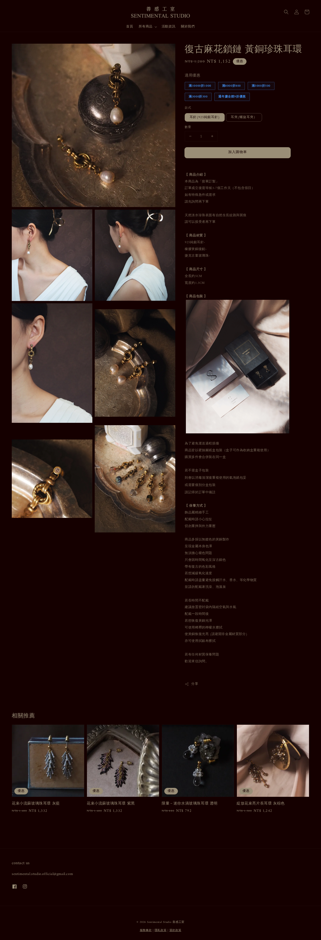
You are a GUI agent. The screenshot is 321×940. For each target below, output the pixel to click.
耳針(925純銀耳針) (205, 117)
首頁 (129, 27)
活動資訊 (168, 27)
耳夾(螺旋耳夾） (244, 117)
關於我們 (188, 27)
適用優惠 (192, 75)
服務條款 (146, 930)
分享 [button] (194, 684)
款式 (188, 108)
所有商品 (145, 27)
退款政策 (175, 930)
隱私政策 (161, 930)
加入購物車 (237, 152)
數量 (188, 127)
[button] (286, 12)
